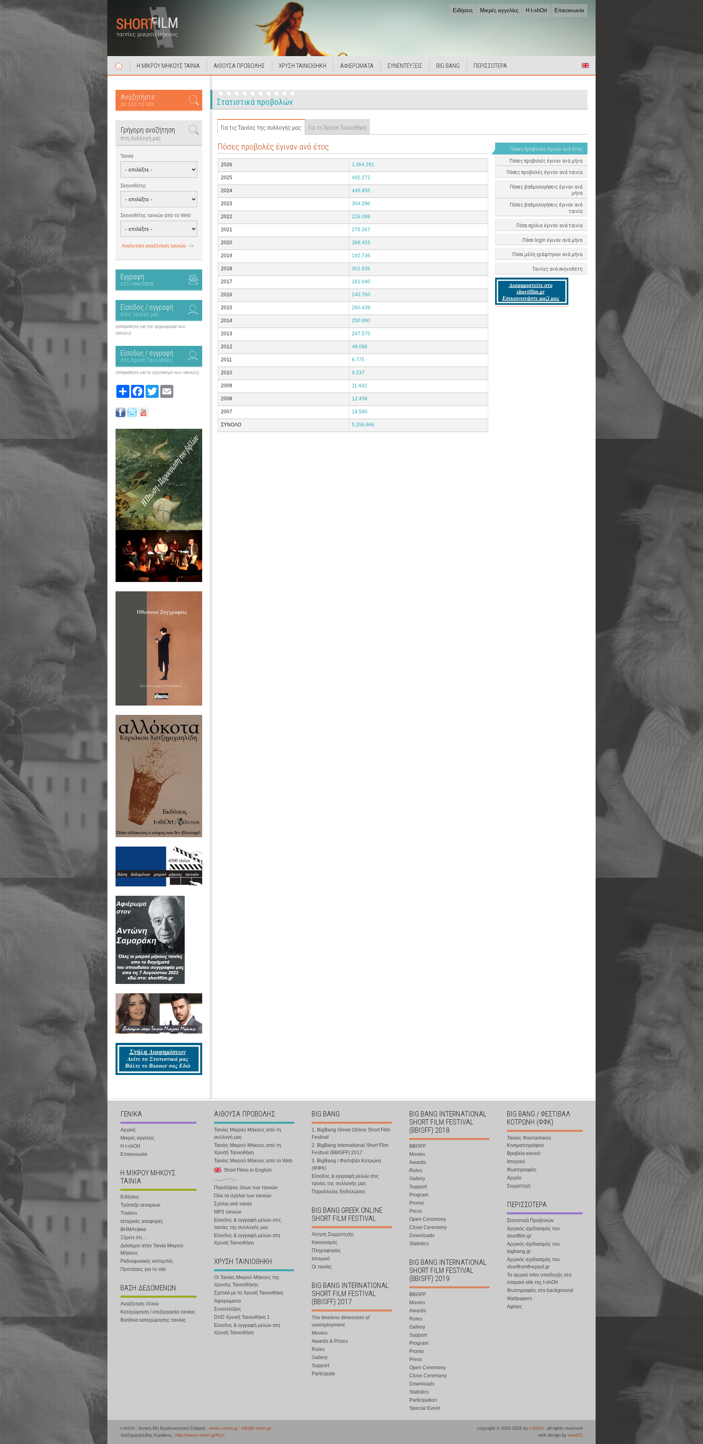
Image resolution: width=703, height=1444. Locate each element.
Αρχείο (514, 1178)
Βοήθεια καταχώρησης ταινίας (153, 1320)
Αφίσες (514, 1306)
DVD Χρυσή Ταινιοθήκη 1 (242, 1317)
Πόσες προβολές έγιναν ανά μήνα (546, 161)
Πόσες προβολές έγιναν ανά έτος (546, 149)
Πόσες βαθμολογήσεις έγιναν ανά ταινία (546, 208)
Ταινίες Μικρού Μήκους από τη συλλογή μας (247, 1133)
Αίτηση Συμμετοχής (333, 1234)
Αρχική (118, 65)
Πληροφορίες (326, 1250)
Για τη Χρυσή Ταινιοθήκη (337, 127)
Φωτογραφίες (522, 1170)
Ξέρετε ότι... (133, 1237)
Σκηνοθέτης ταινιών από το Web (155, 215)
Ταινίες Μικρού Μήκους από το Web (253, 1161)
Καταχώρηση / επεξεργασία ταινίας (157, 1312)
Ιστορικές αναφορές (141, 1221)
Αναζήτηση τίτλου (139, 1304)
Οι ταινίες (322, 1267)
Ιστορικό (321, 1259)
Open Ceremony (427, 1219)
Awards (417, 1162)
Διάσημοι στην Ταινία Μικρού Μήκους (151, 1249)
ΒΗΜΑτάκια (133, 1229)
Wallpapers (519, 1298)
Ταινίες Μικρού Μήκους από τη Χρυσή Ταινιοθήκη (247, 1148)
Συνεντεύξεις (227, 1309)
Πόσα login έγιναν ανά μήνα (552, 240)
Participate (323, 1374)
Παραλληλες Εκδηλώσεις (339, 1191)
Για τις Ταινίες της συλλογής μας (261, 127)
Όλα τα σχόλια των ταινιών (242, 1196)
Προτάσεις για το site (143, 1269)
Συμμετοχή (519, 1186)
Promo (416, 1203)
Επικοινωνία (569, 10)
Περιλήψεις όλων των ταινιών (245, 1187)
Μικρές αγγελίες (499, 10)
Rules (318, 1349)
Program (418, 1195)
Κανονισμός (325, 1242)
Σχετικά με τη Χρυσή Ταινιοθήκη (248, 1293)
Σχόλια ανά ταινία (233, 1204)
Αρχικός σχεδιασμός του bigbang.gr (533, 1247)
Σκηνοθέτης (133, 186)
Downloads (421, 1235)
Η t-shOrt (536, 10)
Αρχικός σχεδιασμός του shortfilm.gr (533, 1232)
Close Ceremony (428, 1227)
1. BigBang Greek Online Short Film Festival (351, 1133)
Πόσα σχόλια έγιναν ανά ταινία (549, 225)
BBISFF (417, 1146)
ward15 (575, 1435)
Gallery (319, 1357)
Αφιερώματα (227, 1301)
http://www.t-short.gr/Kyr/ (200, 1435)
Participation (423, 1400)
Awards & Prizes (330, 1341)
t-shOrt (536, 1428)
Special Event (424, 1408)
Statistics (419, 1243)
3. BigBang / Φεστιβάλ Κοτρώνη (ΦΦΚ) (346, 1164)
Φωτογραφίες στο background (540, 1290)
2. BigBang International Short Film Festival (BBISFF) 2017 (350, 1148)
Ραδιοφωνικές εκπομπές (146, 1261)
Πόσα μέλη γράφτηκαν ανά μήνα (547, 254)
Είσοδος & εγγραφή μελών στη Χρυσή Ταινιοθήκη (247, 1239)
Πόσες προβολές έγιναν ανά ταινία (545, 172)
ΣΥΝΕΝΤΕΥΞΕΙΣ (404, 65)
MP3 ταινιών (227, 1212)
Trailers (128, 1213)
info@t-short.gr (256, 1428)
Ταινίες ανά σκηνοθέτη (557, 269)
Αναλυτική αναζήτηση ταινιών (154, 246)
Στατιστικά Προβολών (530, 1220)
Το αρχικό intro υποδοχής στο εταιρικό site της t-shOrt (539, 1278)
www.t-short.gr (223, 1428)
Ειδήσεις (463, 10)
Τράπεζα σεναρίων (140, 1205)
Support (320, 1365)
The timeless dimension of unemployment (340, 1321)
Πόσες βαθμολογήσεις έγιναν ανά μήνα (546, 190)
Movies (319, 1333)
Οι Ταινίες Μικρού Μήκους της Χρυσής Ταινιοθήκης (246, 1281)
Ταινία (126, 156)
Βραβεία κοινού (524, 1153)
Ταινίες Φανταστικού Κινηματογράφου (529, 1141)
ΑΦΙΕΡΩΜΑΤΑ (356, 65)
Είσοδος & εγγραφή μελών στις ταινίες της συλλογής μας (247, 1223)
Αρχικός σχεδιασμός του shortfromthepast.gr (533, 1263)
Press (415, 1211)
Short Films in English (585, 65)
